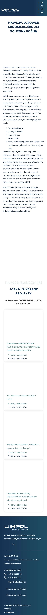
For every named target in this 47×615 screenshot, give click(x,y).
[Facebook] (6, 544)
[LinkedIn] (14, 544)
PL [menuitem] (42, 2)
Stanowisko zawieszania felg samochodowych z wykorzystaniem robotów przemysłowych (22, 496)
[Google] (21, 544)
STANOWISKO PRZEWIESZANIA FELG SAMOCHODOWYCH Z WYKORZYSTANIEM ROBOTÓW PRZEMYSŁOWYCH (23, 347)
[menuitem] (42, 2)
